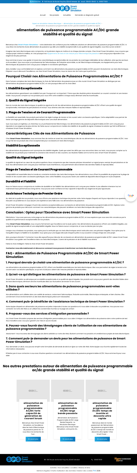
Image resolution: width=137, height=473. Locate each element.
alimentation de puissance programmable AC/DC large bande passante (67, 408)
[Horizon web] (94, 470)
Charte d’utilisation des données (63, 471)
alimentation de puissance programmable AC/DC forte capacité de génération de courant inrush (33, 411)
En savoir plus (33, 439)
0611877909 (98, 460)
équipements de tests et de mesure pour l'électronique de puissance (73, 53)
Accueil (42, 15)
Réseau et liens (84, 468)
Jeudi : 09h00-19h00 (88, 2)
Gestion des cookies (84, 471)
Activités (53, 468)
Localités (73, 468)
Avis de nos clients (131, 201)
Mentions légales (43, 471)
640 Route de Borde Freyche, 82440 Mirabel (60, 2)
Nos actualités (63, 468)
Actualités (67, 15)
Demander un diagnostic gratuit (87, 15)
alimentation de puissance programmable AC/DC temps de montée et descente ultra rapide (102, 411)
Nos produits (54, 15)
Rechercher (36, 2)
